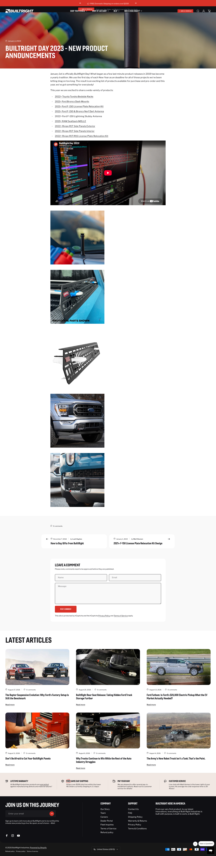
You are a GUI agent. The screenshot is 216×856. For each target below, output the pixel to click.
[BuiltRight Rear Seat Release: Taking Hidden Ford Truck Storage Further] (108, 667)
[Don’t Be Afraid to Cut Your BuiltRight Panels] (37, 730)
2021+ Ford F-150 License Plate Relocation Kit (79, 106)
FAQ (130, 813)
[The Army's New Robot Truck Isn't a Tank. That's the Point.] (179, 730)
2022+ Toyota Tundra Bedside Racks (74, 96)
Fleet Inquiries (107, 824)
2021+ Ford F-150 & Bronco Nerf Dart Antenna (79, 111)
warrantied (44, 784)
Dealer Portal (106, 821)
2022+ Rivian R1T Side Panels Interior (74, 131)
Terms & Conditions (137, 828)
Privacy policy (20, 851)
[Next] (135, 3)
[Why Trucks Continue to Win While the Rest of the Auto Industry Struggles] (108, 730)
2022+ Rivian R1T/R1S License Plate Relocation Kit (81, 136)
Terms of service (32, 851)
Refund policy (106, 832)
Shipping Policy (135, 817)
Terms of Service (121, 616)
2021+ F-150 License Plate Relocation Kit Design (138, 543)
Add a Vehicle (185, 11)
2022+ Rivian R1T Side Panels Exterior (75, 126)
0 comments (57, 526)
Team (103, 813)
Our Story (105, 809)
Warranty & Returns (137, 821)
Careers (104, 817)
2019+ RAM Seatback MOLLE (70, 121)
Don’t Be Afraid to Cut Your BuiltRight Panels (28, 758)
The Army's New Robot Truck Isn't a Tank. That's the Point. (176, 758)
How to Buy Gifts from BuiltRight (67, 543)
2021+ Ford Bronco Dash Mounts (72, 101)
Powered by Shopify (38, 848)
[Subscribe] (52, 813)
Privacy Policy (104, 616)
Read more (10, 705)
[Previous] (80, 3)
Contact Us (133, 809)
